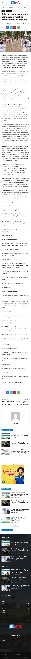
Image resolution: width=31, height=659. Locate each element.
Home (3, 7)
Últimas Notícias (9, 11)
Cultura (6, 7)
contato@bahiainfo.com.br (12, 644)
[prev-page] (2, 458)
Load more (15, 525)
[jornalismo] (2, 23)
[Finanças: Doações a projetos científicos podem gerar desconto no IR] (6, 444)
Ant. (22, 474)
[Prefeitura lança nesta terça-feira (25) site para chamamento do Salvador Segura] (6, 520)
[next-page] (5, 458)
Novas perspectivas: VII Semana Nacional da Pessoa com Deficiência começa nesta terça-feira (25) (20, 451)
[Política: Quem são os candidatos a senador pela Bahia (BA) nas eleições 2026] (6, 511)
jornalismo (7, 23)
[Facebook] (7, 27)
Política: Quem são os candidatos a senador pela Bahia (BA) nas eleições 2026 (20, 511)
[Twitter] (11, 27)
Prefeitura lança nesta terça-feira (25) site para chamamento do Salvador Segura (19, 519)
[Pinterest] (14, 27)
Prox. (3, 474)
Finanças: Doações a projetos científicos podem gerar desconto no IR (19, 443)
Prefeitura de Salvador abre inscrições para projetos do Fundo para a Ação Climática (19, 435)
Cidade (3, 438)
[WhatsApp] (18, 27)
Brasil (3, 446)
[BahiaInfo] (15, 3)
